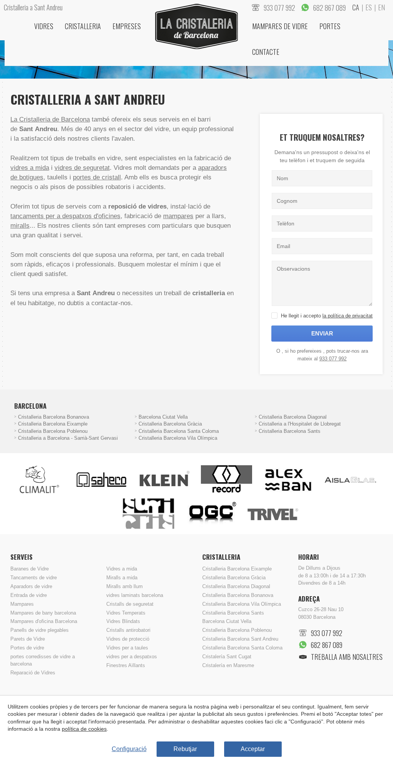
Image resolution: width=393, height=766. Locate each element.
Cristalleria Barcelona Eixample (53, 424)
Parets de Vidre (27, 639)
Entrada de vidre (28, 595)
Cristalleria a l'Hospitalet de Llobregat (300, 424)
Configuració (129, 749)
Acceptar (253, 749)
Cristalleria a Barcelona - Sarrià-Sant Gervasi (68, 438)
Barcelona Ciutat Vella (163, 417)
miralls (20, 225)
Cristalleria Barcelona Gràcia (170, 424)
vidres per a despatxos (131, 656)
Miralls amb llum (124, 586)
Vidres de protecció (127, 639)
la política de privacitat (347, 316)
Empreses (126, 26)
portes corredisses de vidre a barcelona (42, 660)
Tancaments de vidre (33, 577)
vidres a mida (29, 167)
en (381, 7)
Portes (329, 26)
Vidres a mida (121, 569)
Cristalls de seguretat (130, 604)
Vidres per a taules (127, 648)
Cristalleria (83, 26)
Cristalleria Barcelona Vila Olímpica (178, 438)
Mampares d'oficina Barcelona (43, 621)
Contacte (265, 52)
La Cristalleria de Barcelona (50, 119)
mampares (178, 216)
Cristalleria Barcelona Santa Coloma (179, 431)
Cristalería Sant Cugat (226, 656)
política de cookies (84, 729)
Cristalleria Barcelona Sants (289, 431)
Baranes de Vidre (29, 569)
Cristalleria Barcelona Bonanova (53, 417)
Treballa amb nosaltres (347, 657)
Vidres (43, 26)
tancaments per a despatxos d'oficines (65, 216)
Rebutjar (185, 749)
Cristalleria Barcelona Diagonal (293, 417)
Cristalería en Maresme (228, 665)
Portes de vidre (27, 648)
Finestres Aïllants (125, 665)
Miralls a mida (121, 577)
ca (355, 7)
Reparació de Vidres (32, 673)
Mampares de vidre (280, 26)
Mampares (22, 604)
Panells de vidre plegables (39, 630)
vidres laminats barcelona (134, 595)
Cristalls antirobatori (128, 630)
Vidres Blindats (123, 621)
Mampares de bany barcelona (43, 613)
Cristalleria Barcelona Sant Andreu (240, 639)
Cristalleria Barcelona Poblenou (53, 431)
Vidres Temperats (125, 613)
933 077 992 (333, 359)
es (368, 7)
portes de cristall (97, 177)
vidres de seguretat (82, 167)
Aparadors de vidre (31, 586)
